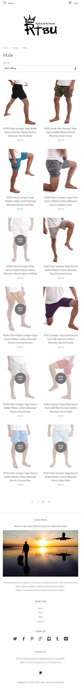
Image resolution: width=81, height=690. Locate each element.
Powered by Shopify (55, 682)
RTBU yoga (39, 682)
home (40, 608)
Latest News (40, 520)
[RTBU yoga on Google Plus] (40, 640)
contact (40, 621)
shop (40, 613)
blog (41, 617)
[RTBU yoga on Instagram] (49, 640)
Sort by (6, 63)
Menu (11, 3)
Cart (75, 3)
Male (15, 48)
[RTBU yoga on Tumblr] (57, 640)
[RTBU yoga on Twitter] (15, 640)
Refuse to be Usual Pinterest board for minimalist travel (40, 526)
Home (5, 48)
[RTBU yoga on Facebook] (23, 640)
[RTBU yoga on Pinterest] (32, 640)
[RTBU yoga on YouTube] (66, 640)
